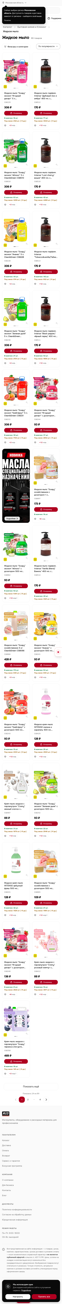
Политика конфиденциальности (17, 1209)
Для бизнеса (8, 1185)
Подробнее (26, 1290)
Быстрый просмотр (17, 84)
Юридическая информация (15, 1219)
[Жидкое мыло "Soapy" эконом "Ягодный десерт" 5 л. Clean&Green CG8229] (16, 71)
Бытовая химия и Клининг (31, 27)
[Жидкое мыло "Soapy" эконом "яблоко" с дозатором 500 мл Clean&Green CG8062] (16, 543)
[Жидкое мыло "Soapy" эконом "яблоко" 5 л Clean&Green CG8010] (16, 150)
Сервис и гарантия (11, 1161)
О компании (7, 1180)
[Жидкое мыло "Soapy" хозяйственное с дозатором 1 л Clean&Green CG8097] (46, 467)
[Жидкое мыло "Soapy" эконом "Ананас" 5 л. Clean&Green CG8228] (16, 229)
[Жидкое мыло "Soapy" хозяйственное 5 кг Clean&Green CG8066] (16, 623)
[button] (7, 102)
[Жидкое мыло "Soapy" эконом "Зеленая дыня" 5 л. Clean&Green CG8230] (16, 308)
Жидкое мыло (11, 31)
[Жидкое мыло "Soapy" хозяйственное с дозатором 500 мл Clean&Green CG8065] (46, 860)
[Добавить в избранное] (26, 56)
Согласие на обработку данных (16, 1214)
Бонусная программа (12, 1166)
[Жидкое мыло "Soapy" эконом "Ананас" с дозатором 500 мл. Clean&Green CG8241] (46, 623)
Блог (4, 1195)
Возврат (6, 1155)
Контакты (6, 1190)
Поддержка (56, 18)
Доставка (6, 1145)
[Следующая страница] (46, 1099)
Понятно (7, 20)
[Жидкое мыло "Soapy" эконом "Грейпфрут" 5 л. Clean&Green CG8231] (16, 388)
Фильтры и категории (18, 46)
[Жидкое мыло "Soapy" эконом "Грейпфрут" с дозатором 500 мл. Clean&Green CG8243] (16, 702)
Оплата (5, 1150)
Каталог (7, 27)
